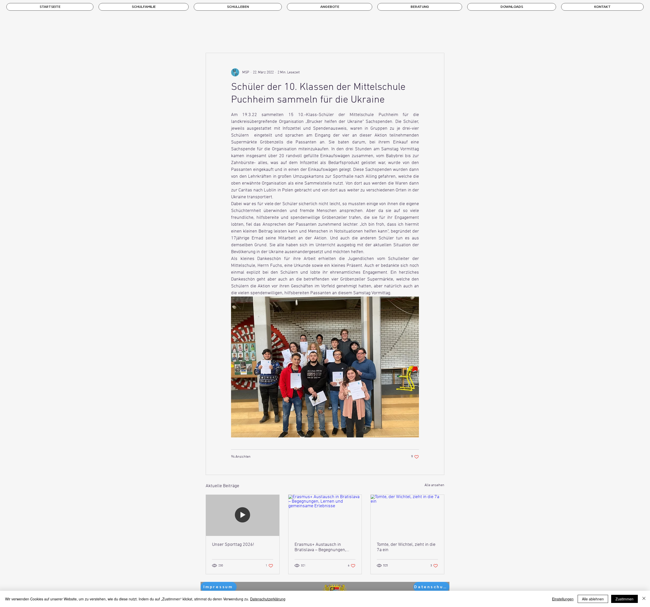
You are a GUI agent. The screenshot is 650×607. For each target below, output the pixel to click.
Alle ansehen (434, 485)
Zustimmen (624, 598)
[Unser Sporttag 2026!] (242, 515)
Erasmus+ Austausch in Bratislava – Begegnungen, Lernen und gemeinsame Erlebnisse (320, 547)
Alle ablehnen (593, 598)
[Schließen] (644, 599)
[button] (144, 7)
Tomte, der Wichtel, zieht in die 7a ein (406, 547)
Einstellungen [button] (563, 598)
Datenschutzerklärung (267, 598)
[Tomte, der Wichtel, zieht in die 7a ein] (407, 515)
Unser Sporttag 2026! (233, 544)
